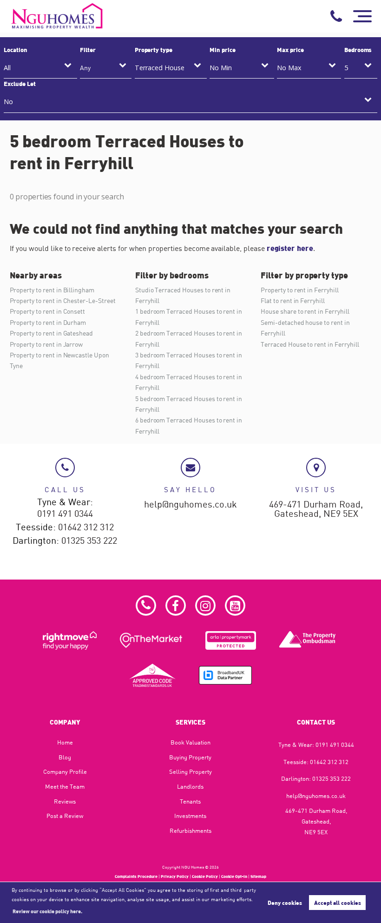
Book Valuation (190, 742)
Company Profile (65, 771)
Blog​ (65, 757)
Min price (223, 49)
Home (65, 742)
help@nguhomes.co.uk (190, 505)
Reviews (65, 801)
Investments (190, 815)
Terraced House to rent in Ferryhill (310, 344)
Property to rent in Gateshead (51, 333)
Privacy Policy (175, 876)
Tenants (190, 801)
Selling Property (190, 771)
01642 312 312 (86, 527)
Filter (88, 49)
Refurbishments (190, 830)
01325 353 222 (89, 541)
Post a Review (64, 815)
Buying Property (190, 757)
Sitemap (258, 876)
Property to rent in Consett (47, 311)
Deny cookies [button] (285, 902)
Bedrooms (358, 49)
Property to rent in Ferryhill (300, 290)
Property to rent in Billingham (52, 290)
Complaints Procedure (136, 876)
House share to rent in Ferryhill (305, 311)
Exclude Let (19, 83)
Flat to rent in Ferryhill (293, 300)
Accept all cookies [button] (337, 902)
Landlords (190, 786)
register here (290, 248)
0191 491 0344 (65, 514)
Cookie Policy (205, 876)
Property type (153, 49)
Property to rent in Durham (48, 322)
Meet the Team (65, 786)
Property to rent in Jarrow (46, 344)
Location (15, 49)
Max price (290, 49)
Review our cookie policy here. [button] (47, 911)
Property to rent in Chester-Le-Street (63, 300)
